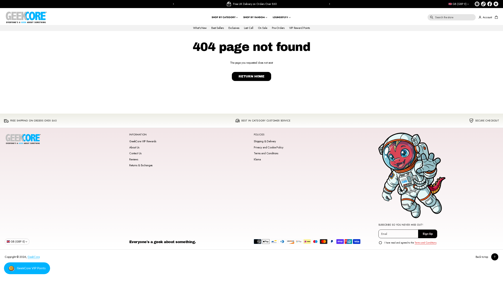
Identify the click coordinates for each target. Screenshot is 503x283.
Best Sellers (217, 28)
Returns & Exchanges (140, 165)
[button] (452, 17)
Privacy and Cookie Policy (268, 147)
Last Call (248, 28)
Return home (251, 76)
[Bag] (495, 17)
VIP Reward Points (299, 28)
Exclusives (234, 28)
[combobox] (452, 17)
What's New (200, 28)
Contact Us (135, 153)
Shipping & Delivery (265, 141)
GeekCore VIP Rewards (142, 141)
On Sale (262, 28)
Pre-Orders (278, 28)
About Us (134, 147)
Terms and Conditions (266, 153)
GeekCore (33, 257)
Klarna (257, 159)
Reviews (133, 159)
